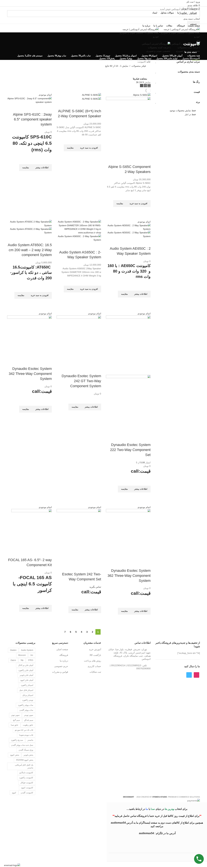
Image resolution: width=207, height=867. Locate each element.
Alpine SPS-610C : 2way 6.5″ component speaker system (32, 119)
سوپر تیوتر (15, 715)
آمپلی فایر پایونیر (26, 675)
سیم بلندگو (28, 720)
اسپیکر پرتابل (27, 695)
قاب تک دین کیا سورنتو (24, 730)
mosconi (22, 655)
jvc (31, 655)
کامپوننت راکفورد (26, 777)
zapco (13, 660)
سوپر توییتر (28, 715)
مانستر (30, 740)
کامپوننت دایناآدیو (26, 772)
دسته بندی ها (191, 52)
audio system (27, 650)
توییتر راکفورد (27, 700)
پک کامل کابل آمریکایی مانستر (24, 766)
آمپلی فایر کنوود (26, 680)
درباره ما (64, 660)
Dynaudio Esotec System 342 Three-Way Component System (30, 374)
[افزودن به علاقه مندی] (146, 196)
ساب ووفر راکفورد (25, 705)
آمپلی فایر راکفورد (25, 670)
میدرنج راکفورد (17, 740)
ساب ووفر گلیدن (26, 710)
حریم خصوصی (61, 666)
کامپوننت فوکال (26, 782)
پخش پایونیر (28, 755)
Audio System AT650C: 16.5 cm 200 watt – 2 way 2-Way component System (30, 250)
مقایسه (138, 160)
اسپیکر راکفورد (27, 685)
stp (22, 660)
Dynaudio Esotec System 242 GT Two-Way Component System (81, 381)
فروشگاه (64, 655)
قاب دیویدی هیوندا (26, 735)
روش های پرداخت (92, 660)
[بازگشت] (196, 36)
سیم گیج (16, 720)
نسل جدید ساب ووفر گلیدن (22, 745)
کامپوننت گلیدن (27, 793)
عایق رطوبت (28, 725)
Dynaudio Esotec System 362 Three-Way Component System (129, 576)
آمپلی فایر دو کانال (25, 665)
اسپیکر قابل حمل (26, 690)
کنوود (14, 793)
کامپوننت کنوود (27, 788)
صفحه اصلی (62, 649)
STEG (30, 660)
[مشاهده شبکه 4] (141, 86)
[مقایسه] (146, 160)
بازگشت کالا (95, 655)
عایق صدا (14, 725)
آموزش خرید (95, 649)
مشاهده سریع (146, 211)
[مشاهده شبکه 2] (149, 86)
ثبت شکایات (95, 672)
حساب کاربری (94, 666)
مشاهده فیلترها (140, 79)
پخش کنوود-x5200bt (24, 760)
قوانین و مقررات (60, 672)
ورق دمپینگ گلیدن (26, 750)
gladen (13, 650)
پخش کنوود (14, 755)
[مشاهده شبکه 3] (145, 86)
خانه (148, 61)
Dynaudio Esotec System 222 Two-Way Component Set (130, 450)
